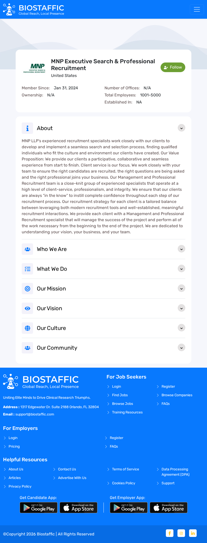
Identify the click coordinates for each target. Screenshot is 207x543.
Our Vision (49, 308)
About (45, 128)
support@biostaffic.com (34, 414)
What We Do (52, 268)
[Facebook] (169, 533)
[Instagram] (181, 533)
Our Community (57, 347)
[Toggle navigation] (197, 9)
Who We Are (52, 249)
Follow (175, 67)
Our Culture (51, 328)
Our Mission (51, 288)
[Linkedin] (193, 533)
